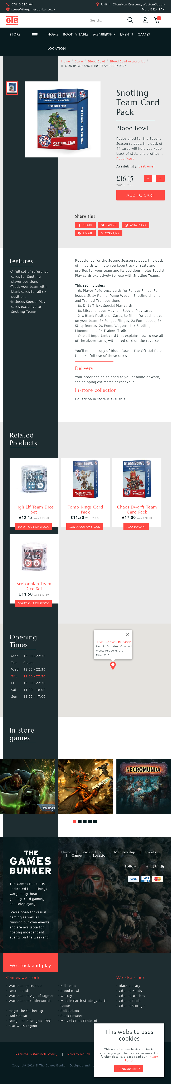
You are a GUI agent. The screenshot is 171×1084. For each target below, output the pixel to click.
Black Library (129, 986)
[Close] (127, 635)
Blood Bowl (96, 61)
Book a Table (76, 34)
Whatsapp (137, 225)
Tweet (110, 225)
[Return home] (23, 20)
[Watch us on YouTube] (163, 866)
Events (126, 34)
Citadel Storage (132, 1006)
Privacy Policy (78, 1054)
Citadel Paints (130, 991)
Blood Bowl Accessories (127, 61)
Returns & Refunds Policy (36, 1054)
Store (79, 61)
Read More (125, 158)
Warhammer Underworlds (30, 1001)
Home (53, 34)
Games (144, 34)
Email (87, 233)
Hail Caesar (18, 1016)
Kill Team (68, 986)
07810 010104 (22, 4)
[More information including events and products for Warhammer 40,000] (27, 786)
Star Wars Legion (23, 1026)
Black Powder (71, 1016)
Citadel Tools (130, 1001)
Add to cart (140, 195)
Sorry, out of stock (33, 527)
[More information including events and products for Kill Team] (85, 786)
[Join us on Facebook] (148, 866)
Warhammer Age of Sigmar (31, 996)
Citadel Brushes (132, 996)
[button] (75, 821)
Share (87, 225)
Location (57, 48)
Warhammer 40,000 (25, 986)
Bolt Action (69, 1011)
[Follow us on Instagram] (155, 866)
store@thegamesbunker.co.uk (33, 9)
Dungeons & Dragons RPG (30, 1021)
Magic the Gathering (26, 1011)
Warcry (66, 996)
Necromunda (19, 991)
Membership (104, 34)
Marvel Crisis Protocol (78, 1021)
